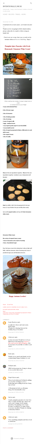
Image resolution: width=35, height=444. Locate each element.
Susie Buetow (12, 322)
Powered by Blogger (19, 438)
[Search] (31, 3)
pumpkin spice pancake (9, 309)
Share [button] (4, 304)
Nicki (9, 354)
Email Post (10, 304)
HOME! (5, 14)
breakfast (14, 307)
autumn (9, 307)
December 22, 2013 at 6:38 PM (16, 412)
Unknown (11, 337)
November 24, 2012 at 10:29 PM (16, 348)
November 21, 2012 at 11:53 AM (16, 332)
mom (25, 307)
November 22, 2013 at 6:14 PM (16, 392)
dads (22, 307)
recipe (17, 309)
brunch (19, 307)
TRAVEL (17, 14)
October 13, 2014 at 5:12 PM (15, 424)
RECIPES (11, 14)
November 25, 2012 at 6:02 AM (16, 360)
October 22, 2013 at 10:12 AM (15, 372)
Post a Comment (8, 428)
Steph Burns (12, 377)
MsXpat (10, 365)
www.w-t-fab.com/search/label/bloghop (19, 342)
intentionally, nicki (12, 6)
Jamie (10, 397)
